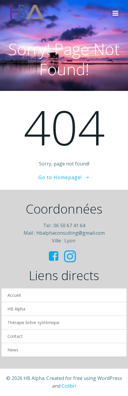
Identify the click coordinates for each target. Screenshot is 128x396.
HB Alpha (16, 309)
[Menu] (115, 13)
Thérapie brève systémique (33, 322)
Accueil (14, 295)
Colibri (69, 386)
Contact (15, 336)
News (12, 350)
